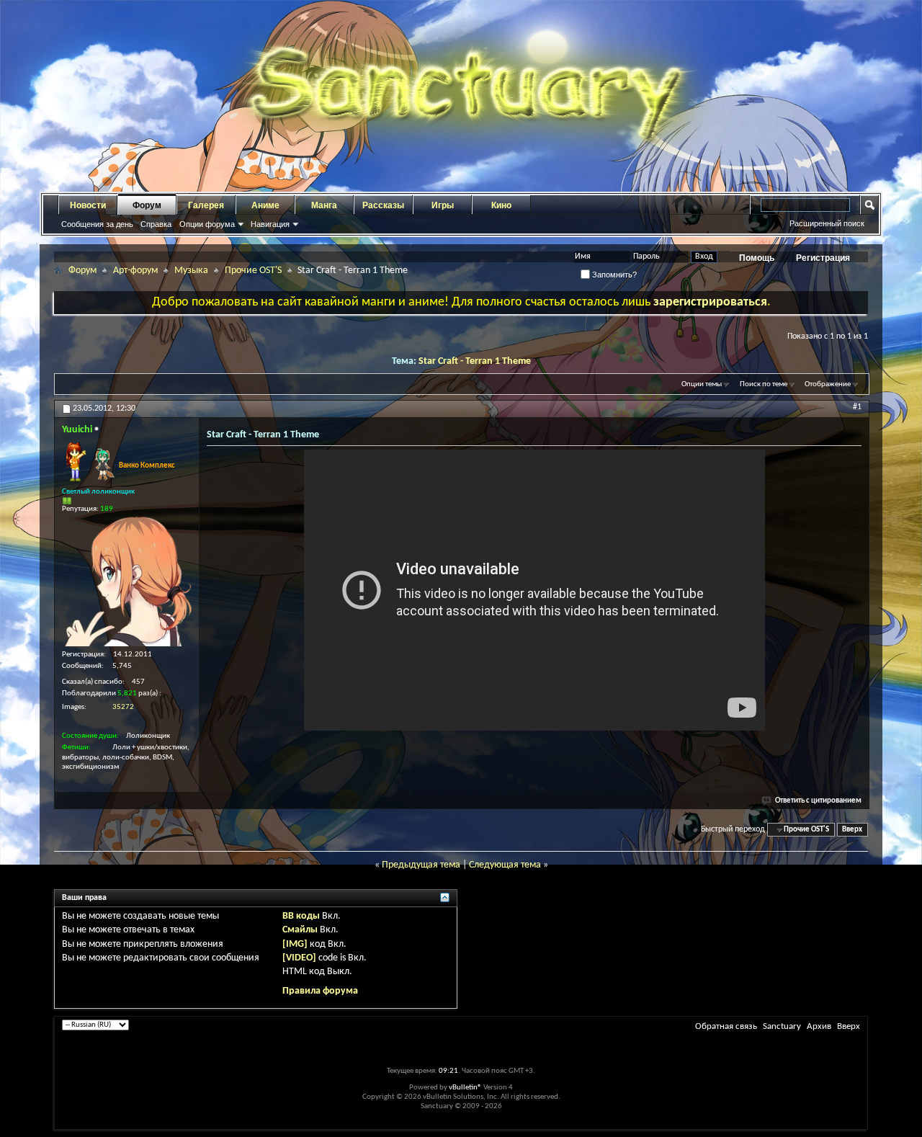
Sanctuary (782, 1026)
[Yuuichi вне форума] (127, 581)
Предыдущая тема (421, 865)
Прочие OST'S (253, 270)
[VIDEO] (299, 958)
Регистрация (823, 258)
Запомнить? (613, 274)
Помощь (756, 258)
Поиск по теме (763, 384)
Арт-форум (135, 270)
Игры (442, 205)
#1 (857, 407)
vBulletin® (465, 1088)
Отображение (828, 384)
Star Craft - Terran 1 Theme (475, 361)
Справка (155, 224)
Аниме (265, 205)
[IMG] (295, 944)
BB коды (301, 916)
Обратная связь (726, 1026)
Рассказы (383, 205)
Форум (147, 205)
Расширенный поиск (826, 223)
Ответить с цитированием (818, 801)
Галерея (206, 205)
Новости (88, 205)
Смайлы (300, 929)
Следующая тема (505, 865)
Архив (819, 1026)
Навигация (270, 224)
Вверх (852, 830)
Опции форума (207, 224)
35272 (123, 707)
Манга (324, 205)
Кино (501, 205)
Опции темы (701, 384)
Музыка (191, 270)
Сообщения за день (97, 224)
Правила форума (320, 991)
